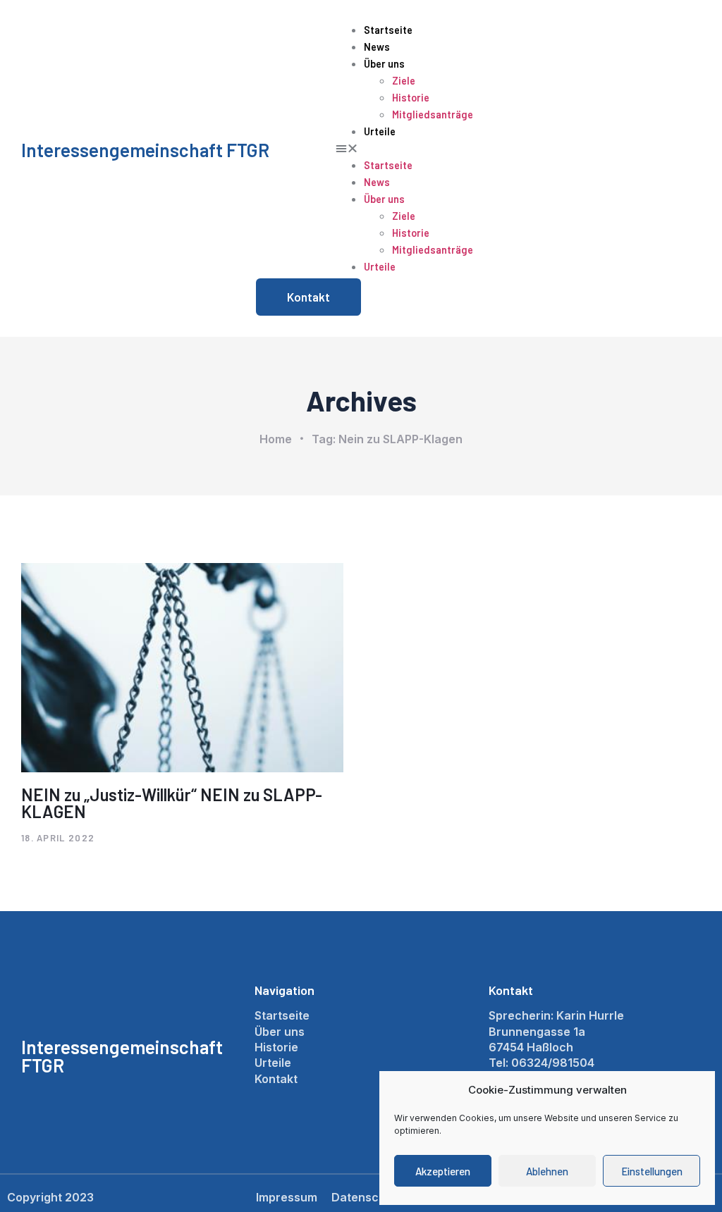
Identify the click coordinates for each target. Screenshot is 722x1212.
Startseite (388, 30)
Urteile (380, 131)
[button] (513, 148)
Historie (410, 98)
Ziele (403, 81)
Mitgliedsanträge (432, 114)
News (377, 47)
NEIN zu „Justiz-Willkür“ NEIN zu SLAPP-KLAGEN (171, 803)
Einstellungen (652, 1171)
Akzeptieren (442, 1171)
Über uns (384, 64)
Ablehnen (547, 1171)
